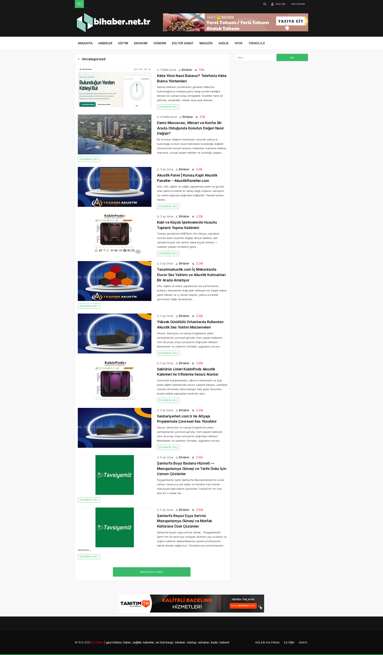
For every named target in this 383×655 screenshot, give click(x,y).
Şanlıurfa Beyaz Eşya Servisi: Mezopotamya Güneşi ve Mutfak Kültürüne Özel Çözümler (184, 521)
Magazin (205, 43)
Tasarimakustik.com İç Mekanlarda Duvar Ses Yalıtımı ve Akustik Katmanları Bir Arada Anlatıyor (191, 274)
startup (191, 642)
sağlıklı (136, 642)
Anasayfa (85, 43)
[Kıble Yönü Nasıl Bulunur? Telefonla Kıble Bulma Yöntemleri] (114, 87)
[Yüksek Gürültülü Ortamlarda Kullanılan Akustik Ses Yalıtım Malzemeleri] (114, 333)
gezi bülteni (113, 642)
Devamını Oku (168, 106)
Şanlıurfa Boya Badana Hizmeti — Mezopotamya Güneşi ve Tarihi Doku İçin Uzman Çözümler (191, 468)
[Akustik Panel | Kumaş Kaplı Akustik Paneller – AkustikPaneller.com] (114, 186)
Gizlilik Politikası (267, 642)
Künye (303, 642)
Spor (238, 43)
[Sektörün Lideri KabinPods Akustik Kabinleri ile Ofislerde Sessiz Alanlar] (114, 380)
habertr (224, 642)
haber (127, 642)
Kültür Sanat (182, 43)
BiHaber (187, 69)
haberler (148, 642)
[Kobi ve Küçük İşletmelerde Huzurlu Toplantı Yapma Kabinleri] (114, 233)
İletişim (289, 642)
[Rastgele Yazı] (79, 4)
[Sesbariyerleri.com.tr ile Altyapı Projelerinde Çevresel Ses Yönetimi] (114, 427)
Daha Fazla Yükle (151, 571)
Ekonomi (140, 43)
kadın (214, 642)
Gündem (159, 43)
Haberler (105, 43)
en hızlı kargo (165, 642)
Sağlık (223, 43)
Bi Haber (97, 642)
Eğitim (123, 43)
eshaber (203, 642)
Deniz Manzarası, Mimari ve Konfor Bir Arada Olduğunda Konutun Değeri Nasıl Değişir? (190, 128)
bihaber (180, 642)
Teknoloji (256, 43)
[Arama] (265, 4)
